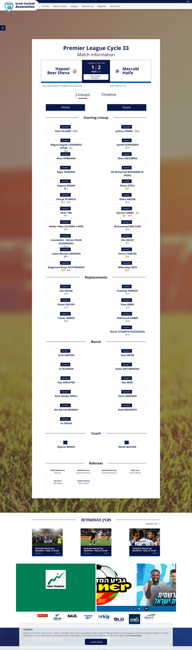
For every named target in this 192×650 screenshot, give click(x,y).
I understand (96, 641)
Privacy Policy (135, 635)
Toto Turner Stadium (95, 77)
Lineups (83, 94)
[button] (146, 608)
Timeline (108, 94)
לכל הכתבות (151, 523)
